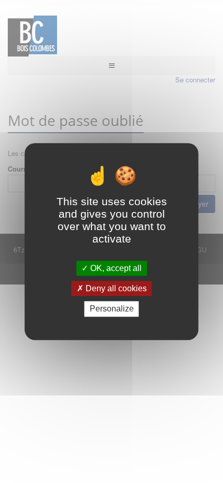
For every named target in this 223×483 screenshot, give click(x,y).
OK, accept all (115, 268)
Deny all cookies (115, 288)
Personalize (112, 309)
